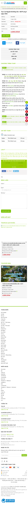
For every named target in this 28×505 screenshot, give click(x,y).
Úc (1, 388)
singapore (3, 382)
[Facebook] (2, 461)
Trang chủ (3, 6)
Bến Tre (2, 348)
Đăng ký (24, 455)
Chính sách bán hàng (19, 480)
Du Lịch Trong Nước (15, 6)
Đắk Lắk (3, 353)
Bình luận (14, 56)
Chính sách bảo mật (21, 478)
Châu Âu (3, 392)
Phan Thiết (3, 346)
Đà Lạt (2, 315)
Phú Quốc (3, 324)
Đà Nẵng (3, 330)
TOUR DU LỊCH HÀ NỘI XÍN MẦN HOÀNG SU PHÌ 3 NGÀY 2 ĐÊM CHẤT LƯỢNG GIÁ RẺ (13, 244)
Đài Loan (3, 379)
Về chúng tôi (3, 478)
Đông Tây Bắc (4, 350)
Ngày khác (18, 21)
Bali (2, 384)
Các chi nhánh (14, 482)
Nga (2, 397)
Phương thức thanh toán (7, 480)
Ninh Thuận (3, 345)
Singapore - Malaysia (6, 380)
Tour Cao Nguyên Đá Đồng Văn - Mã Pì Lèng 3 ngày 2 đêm (12, 284)
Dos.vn (8, 495)
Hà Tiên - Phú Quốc (5, 325)
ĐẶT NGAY (6, 36)
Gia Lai (2, 351)
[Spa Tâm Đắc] (26, 117)
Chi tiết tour (14, 51)
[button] (26, 123)
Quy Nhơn (3, 332)
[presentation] (2, 242)
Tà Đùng (3, 361)
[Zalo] (26, 105)
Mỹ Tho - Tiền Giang (5, 322)
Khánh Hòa (3, 328)
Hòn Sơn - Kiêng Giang (6, 355)
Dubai (2, 390)
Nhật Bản (3, 374)
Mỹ (1, 370)
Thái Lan (3, 372)
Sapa (2, 358)
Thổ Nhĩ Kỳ (3, 375)
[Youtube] (7, 461)
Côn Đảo (3, 320)
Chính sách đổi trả (12, 478)
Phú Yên (3, 343)
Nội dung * (3, 192)
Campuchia (3, 385)
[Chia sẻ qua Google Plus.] (9, 170)
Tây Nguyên (3, 359)
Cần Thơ (3, 335)
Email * (2, 187)
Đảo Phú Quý (4, 317)
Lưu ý (14, 54)
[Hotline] (26, 102)
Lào (2, 400)
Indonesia (3, 398)
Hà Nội (22, 6)
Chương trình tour (14, 49)
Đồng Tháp (3, 337)
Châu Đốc (3, 342)
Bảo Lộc (3, 327)
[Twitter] (4, 461)
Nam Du (3, 338)
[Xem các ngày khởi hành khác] (16, 250)
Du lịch (8, 6)
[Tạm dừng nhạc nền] (26, 120)
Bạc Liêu (3, 356)
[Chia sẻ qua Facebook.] (4, 171)
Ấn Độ (2, 395)
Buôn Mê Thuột (4, 363)
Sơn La (2, 333)
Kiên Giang (3, 340)
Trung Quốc (3, 377)
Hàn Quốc (3, 369)
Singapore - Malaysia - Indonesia (8, 387)
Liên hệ (14, 58)
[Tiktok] (26, 114)
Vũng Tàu (3, 319)
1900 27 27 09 (9, 434)
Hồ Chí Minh (3, 312)
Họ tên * (2, 183)
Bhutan (2, 393)
